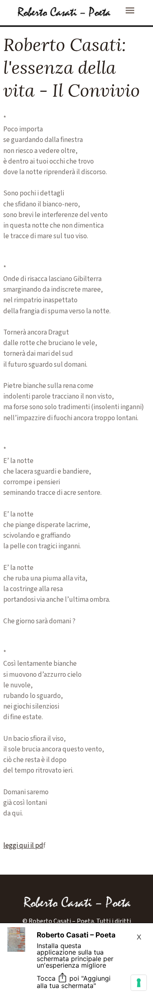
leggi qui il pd (23, 845)
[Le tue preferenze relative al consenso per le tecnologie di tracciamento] (138, 982)
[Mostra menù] (130, 10)
